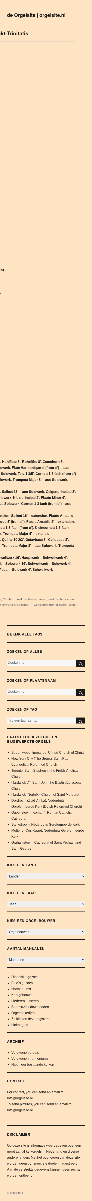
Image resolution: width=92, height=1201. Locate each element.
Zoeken (80, 721)
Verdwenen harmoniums (29, 1058)
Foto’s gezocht (22, 983)
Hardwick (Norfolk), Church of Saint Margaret (45, 794)
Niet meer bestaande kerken (32, 1064)
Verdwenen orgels (25, 1052)
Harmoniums (21, 989)
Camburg (9, 599)
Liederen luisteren (25, 1001)
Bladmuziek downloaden (30, 1007)
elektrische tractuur (62, 599)
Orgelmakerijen (23, 1013)
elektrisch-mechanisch (32, 599)
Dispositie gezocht (25, 977)
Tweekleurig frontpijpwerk (49, 604)
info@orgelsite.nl (20, 1098)
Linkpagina (19, 1025)
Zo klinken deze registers (30, 1019)
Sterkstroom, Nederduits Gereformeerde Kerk (45, 824)
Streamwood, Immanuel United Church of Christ (47, 752)
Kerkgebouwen (22, 995)
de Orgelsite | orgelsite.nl (36, 14)
